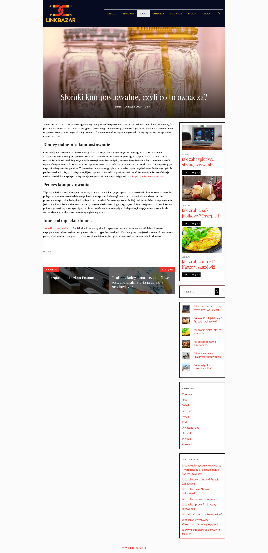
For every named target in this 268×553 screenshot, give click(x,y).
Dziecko (158, 13)
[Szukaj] (216, 291)
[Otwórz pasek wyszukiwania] (218, 13)
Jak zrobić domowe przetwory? (205, 343)
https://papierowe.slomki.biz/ (148, 176)
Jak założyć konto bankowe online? (204, 366)
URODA (206, 13)
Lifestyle (187, 411)
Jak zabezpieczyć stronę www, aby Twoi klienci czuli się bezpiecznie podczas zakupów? (207, 311)
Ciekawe (186, 205)
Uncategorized (190, 427)
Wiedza (111, 13)
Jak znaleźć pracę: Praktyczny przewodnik (207, 355)
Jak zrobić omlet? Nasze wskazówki (198, 264)
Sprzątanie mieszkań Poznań (70, 277)
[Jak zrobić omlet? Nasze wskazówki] (202, 250)
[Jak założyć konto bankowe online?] (186, 369)
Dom (143, 13)
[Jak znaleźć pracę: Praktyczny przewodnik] (186, 357)
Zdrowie (128, 13)
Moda (192, 13)
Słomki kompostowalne (55, 228)
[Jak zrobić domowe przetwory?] (186, 345)
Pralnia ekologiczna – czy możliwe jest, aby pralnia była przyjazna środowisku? (140, 282)
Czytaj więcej (191, 172)
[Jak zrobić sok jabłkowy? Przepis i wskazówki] (202, 199)
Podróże (176, 13)
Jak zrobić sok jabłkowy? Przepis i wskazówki (200, 215)
